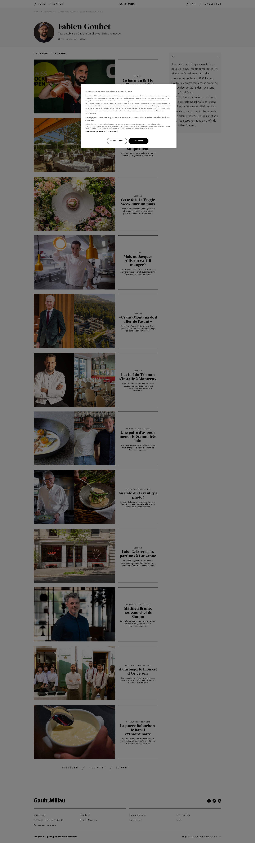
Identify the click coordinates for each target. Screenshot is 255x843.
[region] (128, 116)
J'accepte (138, 141)
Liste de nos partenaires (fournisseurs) (101, 131)
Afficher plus (117, 141)
